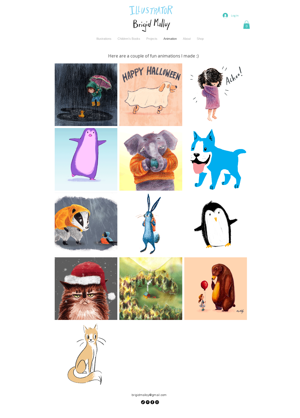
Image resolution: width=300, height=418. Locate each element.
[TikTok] (143, 402)
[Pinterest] (148, 402)
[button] (246, 25)
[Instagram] (157, 402)
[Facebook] (152, 402)
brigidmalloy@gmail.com (149, 395)
